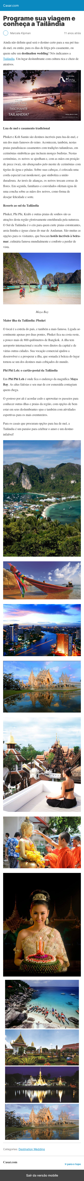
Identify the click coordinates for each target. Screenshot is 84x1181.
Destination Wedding (32, 1149)
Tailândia (8, 59)
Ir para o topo (73, 1164)
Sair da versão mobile (42, 1175)
